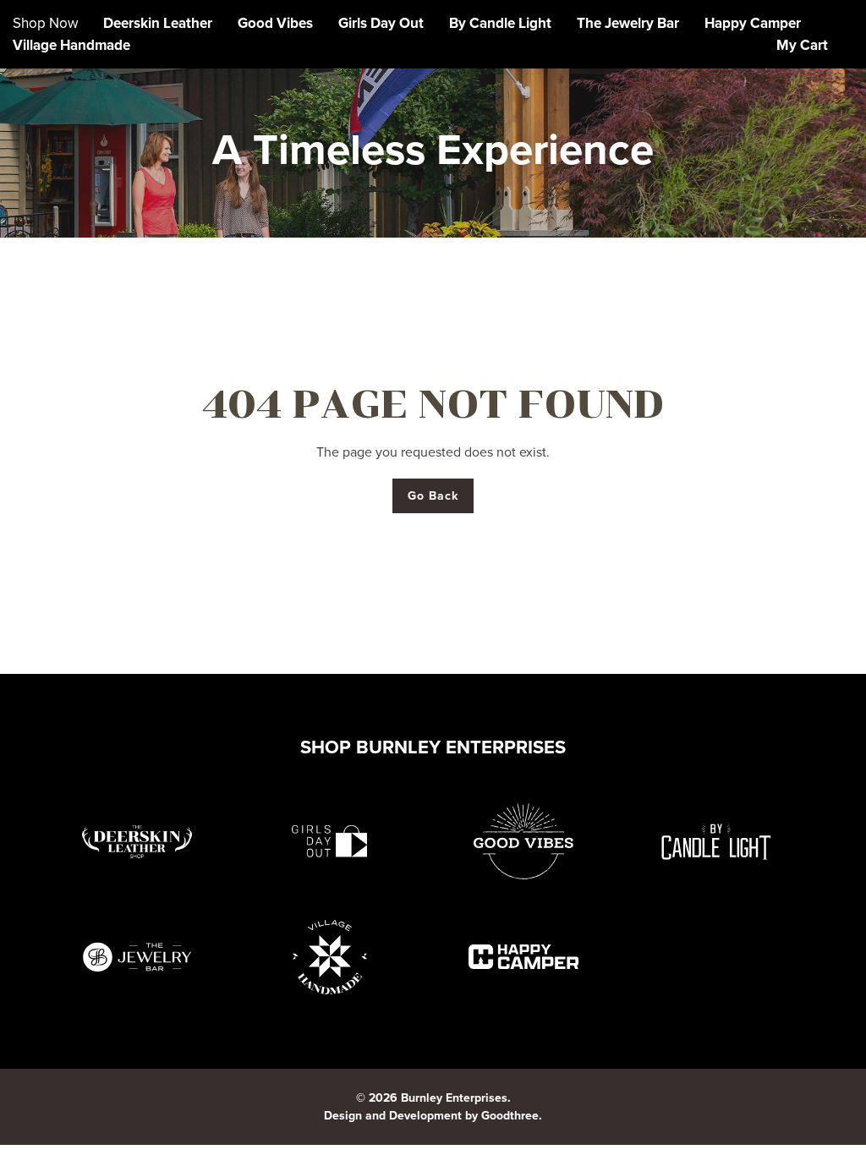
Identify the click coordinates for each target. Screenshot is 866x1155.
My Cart (802, 45)
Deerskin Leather (157, 23)
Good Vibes (275, 23)
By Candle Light (500, 23)
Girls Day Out (381, 23)
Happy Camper (752, 23)
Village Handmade (71, 45)
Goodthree (510, 1116)
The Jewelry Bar (628, 23)
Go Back (433, 496)
